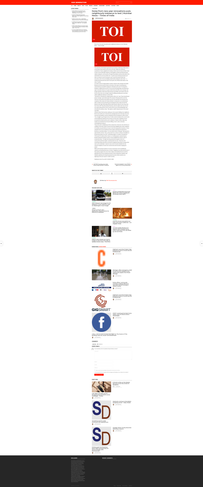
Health (79, 5)
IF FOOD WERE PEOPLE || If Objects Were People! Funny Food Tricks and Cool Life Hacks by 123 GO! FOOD (122, 229)
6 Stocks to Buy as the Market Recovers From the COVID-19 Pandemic (121, 383)
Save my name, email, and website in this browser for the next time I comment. (108, 370)
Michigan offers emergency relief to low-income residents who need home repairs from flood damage (122, 271)
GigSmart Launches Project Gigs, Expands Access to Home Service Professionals (122, 250)
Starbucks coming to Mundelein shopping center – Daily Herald (122, 402)
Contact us (130, 485)
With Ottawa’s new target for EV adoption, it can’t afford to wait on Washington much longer (101, 204)
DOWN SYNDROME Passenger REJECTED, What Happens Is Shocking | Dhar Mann (121, 193)
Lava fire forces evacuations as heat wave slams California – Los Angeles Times (122, 222)
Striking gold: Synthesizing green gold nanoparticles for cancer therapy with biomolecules (100, 449)
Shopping (108, 5)
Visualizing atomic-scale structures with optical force (100, 421)
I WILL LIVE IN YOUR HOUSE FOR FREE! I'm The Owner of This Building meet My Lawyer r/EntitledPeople (109, 334)
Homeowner (102, 5)
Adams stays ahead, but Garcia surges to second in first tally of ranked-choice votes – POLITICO (101, 240)
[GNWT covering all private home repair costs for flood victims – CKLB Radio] (101, 322)
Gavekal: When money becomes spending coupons (122, 428)
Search (131, 2)
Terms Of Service (124, 485)
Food (86, 5)
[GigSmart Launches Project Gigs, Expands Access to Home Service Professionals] (101, 258)
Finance (91, 5)
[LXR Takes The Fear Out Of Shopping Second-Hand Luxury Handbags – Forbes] (101, 386)
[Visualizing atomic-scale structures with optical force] (101, 410)
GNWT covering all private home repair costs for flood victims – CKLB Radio (122, 314)
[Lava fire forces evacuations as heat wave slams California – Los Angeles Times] (122, 213)
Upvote (101, 173)
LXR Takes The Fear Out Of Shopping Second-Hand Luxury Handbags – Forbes (101, 395)
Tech (83, 5)
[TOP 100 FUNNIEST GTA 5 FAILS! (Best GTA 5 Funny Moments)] (201, 243)
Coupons (113, 5)
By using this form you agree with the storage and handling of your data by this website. (112, 372)
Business (96, 5)
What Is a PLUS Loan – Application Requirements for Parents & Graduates (100, 211)
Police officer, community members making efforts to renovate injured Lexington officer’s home (121, 284)
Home (75, 5)
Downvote (123, 173)
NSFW (118, 5)
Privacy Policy (119, 485)
